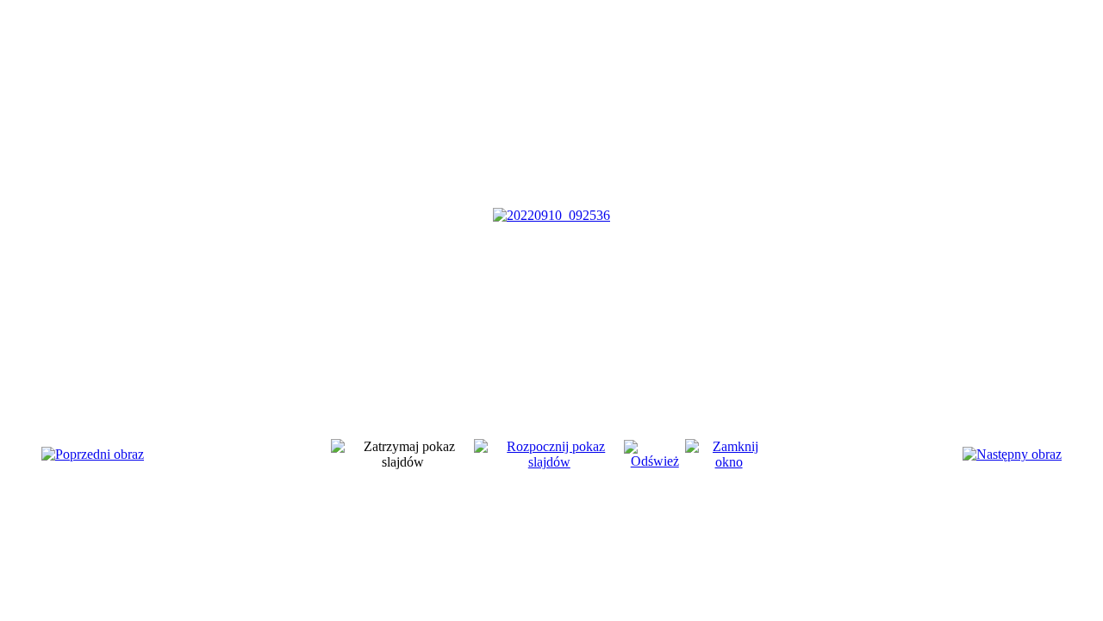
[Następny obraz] (1012, 454)
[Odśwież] (654, 461)
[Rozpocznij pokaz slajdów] (549, 462)
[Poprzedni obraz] (92, 454)
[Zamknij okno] (728, 462)
